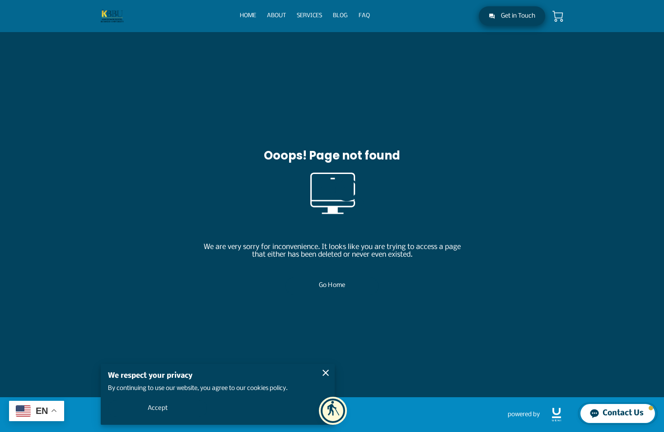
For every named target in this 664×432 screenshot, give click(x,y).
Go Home (332, 285)
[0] (557, 16)
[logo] (556, 415)
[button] (333, 411)
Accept (158, 408)
